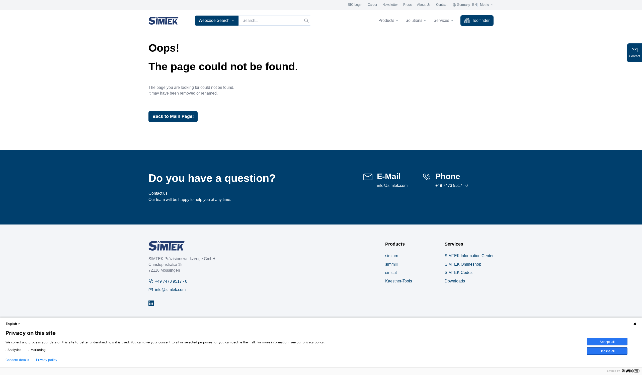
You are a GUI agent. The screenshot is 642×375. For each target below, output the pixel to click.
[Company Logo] (166, 246)
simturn (391, 255)
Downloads (455, 281)
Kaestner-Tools (398, 281)
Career (372, 5)
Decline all (607, 351)
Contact (441, 5)
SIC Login (355, 5)
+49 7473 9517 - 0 (451, 185)
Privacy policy (46, 360)
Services (441, 20)
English (11, 324)
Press (407, 5)
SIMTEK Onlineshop (463, 264)
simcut (391, 272)
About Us (424, 5)
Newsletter (390, 5)
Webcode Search (214, 20)
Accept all (607, 342)
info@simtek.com (392, 185)
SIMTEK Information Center (469, 255)
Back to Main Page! (173, 116)
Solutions (414, 20)
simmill (391, 264)
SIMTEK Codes (458, 272)
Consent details (17, 360)
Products (386, 20)
